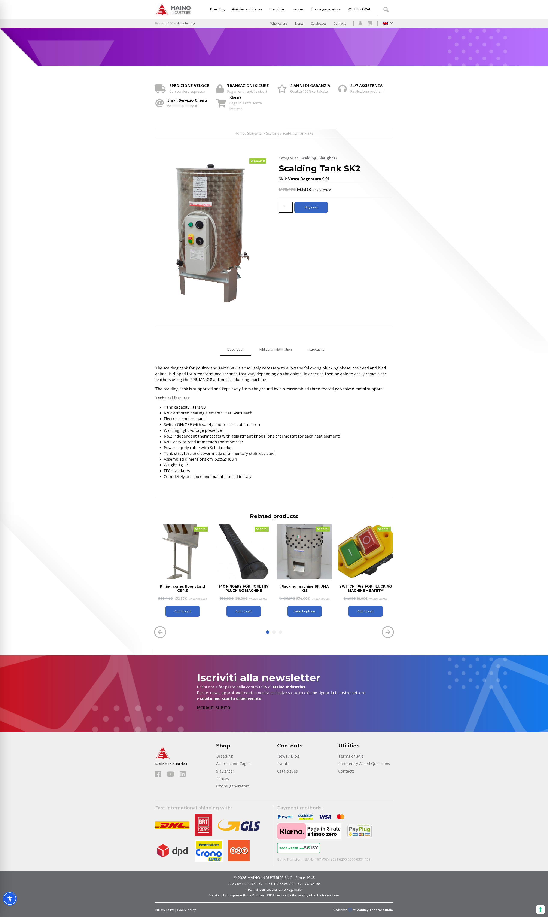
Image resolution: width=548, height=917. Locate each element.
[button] (267, 632)
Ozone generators (325, 9)
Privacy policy (164, 910)
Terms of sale (350, 756)
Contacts (340, 23)
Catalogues (318, 23)
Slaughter (277, 9)
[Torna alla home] (174, 9)
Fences (298, 9)
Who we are (278, 23)
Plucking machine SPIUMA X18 (304, 588)
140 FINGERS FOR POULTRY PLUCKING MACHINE (243, 588)
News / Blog (288, 756)
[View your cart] (370, 23)
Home (239, 133)
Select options (304, 611)
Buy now (311, 207)
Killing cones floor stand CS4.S (182, 588)
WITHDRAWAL (359, 9)
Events (299, 23)
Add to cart (182, 611)
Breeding (217, 9)
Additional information (275, 349)
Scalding (272, 133)
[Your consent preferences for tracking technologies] (540, 909)
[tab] (235, 349)
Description (235, 349)
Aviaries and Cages (247, 9)
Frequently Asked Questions (364, 763)
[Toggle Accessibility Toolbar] (9, 898)
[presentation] (160, 632)
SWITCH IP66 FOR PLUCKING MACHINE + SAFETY (365, 588)
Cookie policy (186, 910)
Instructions (315, 349)
